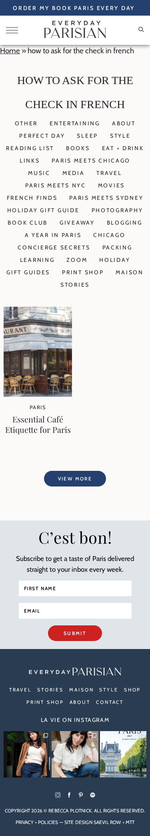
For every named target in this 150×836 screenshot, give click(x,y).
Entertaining (75, 123)
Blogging (124, 222)
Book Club (27, 222)
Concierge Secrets (54, 247)
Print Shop (83, 272)
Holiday (114, 259)
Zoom (76, 259)
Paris (38, 407)
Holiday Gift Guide (43, 210)
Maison (129, 272)
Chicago (109, 235)
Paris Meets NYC (55, 185)
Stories (75, 284)
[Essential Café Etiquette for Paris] (38, 394)
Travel (109, 173)
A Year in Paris (53, 235)
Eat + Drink (123, 148)
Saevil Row (107, 822)
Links (30, 160)
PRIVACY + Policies (37, 822)
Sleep (87, 135)
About (124, 123)
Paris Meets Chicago (91, 160)
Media (73, 173)
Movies (111, 185)
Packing (117, 247)
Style (120, 135)
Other (26, 123)
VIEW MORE (75, 479)
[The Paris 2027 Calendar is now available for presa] (123, 754)
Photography (117, 210)
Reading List (30, 148)
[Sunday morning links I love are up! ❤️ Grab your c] (27, 754)
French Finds (32, 197)
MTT (130, 822)
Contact (110, 702)
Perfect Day (42, 135)
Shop (132, 690)
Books (78, 148)
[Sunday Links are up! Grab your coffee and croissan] (75, 754)
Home (10, 50)
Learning (37, 259)
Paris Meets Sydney (106, 197)
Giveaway (77, 222)
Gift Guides (28, 272)
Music (39, 173)
